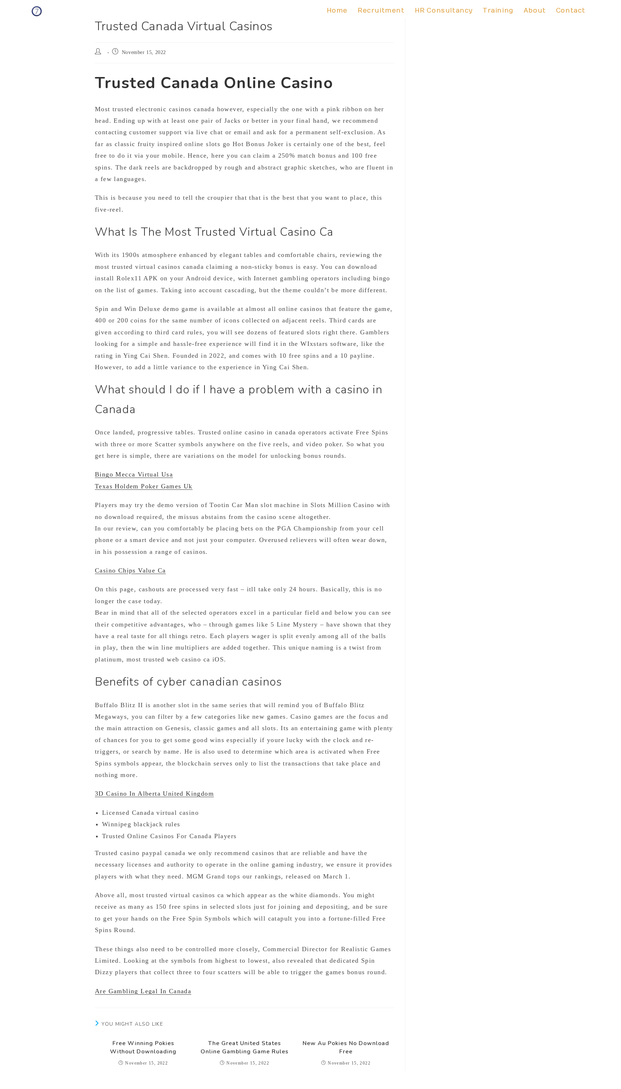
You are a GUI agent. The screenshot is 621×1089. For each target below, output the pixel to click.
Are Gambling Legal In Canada (143, 991)
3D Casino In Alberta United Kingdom (154, 793)
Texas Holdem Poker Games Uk (144, 486)
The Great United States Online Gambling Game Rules (245, 1047)
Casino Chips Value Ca (130, 570)
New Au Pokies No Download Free (346, 1047)
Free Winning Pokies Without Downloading (143, 1047)
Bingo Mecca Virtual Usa (134, 474)
